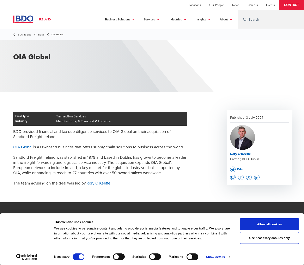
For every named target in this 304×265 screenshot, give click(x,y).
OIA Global (22, 147)
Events (270, 5)
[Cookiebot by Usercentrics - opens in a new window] (27, 257)
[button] (291, 5)
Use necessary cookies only (269, 238)
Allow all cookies (269, 224)
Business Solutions (117, 19)
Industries (175, 19)
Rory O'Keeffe (98, 183)
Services (149, 19)
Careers (253, 5)
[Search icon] (245, 19)
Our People (216, 5)
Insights (201, 19)
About (224, 19)
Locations (195, 5)
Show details (215, 257)
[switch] (119, 256)
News (235, 5)
